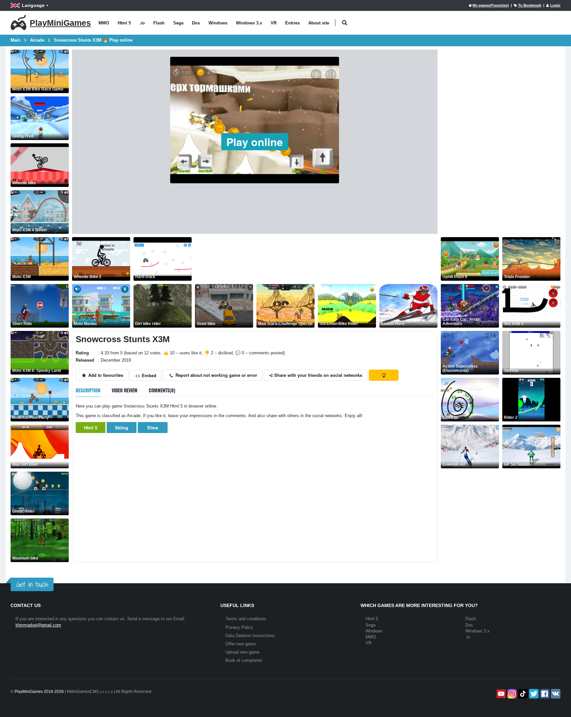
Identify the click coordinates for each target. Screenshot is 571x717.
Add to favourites (105, 375)
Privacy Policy (239, 627)
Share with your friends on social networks (317, 375)
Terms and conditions (245, 618)
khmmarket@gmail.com (38, 625)
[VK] (555, 694)
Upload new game (242, 652)
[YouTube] (500, 694)
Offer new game (240, 643)
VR (274, 22)
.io (142, 22)
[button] (344, 23)
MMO (103, 22)
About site (318, 22)
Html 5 (124, 22)
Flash (159, 22)
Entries (292, 22)
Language (33, 5)
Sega (178, 22)
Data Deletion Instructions (250, 635)
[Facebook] (544, 694)
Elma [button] (152, 427)
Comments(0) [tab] (162, 390)
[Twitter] (533, 694)
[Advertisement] (315, 259)
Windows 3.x (249, 22)
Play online (254, 141)
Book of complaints (243, 660)
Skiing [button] (121, 427)
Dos (196, 22)
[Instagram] (511, 694)
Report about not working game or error (215, 375)
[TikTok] (522, 694)
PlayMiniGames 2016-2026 (39, 691)
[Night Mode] (384, 375)
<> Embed (145, 375)
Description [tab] (88, 390)
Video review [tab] (124, 390)
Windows (218, 22)
